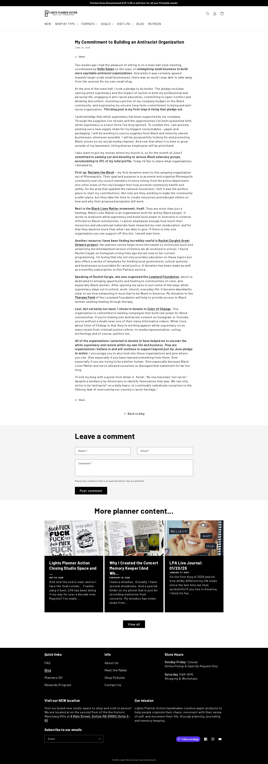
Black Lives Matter (105, 208)
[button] (66, 24)
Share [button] (82, 56)
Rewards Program (58, 685)
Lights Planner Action (128, 760)
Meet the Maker (116, 670)
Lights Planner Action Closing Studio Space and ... (73, 568)
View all (134, 624)
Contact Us (113, 685)
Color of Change (159, 309)
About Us (111, 663)
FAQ (47, 663)
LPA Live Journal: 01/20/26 (186, 565)
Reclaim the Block (101, 172)
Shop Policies (115, 677)
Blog (48, 670)
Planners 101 (54, 677)
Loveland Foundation (164, 277)
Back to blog (136, 413)
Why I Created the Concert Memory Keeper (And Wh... (134, 568)
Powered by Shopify (147, 760)
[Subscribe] (99, 739)
